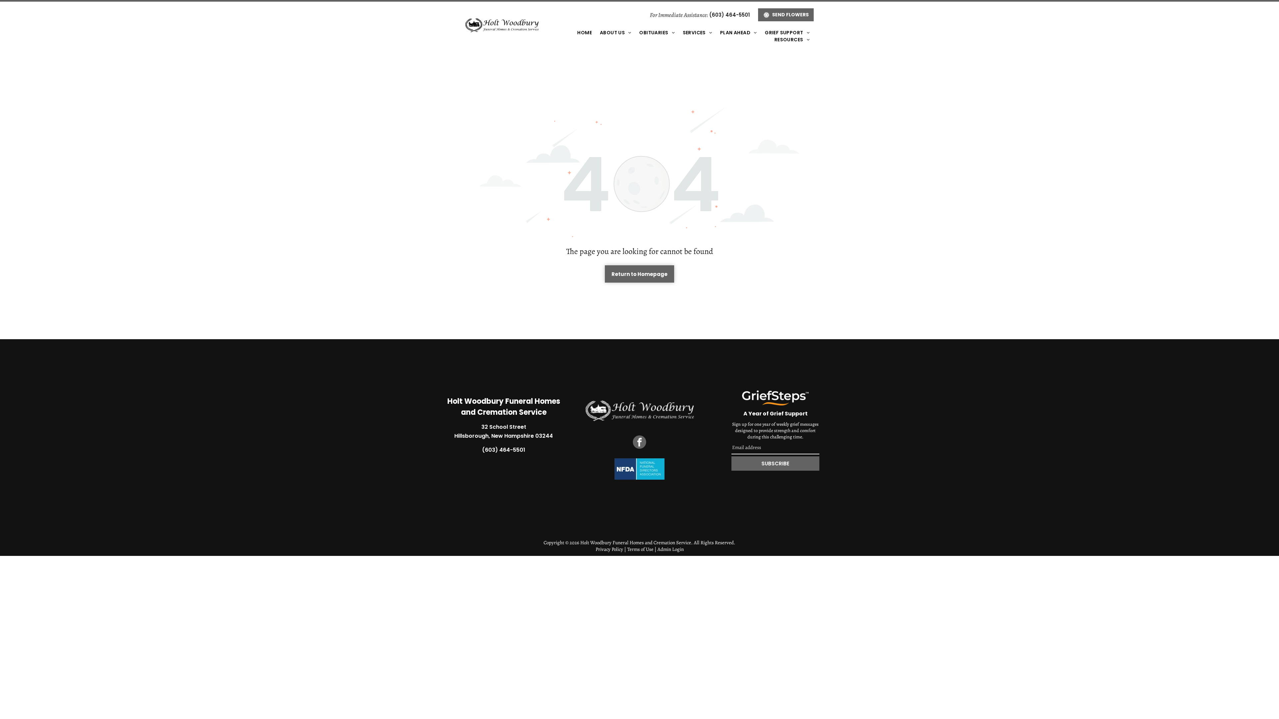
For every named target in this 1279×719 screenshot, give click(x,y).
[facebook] (639, 442)
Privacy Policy (609, 549)
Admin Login (670, 549)
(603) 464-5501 (729, 14)
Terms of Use (640, 549)
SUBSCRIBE (775, 463)
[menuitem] (584, 32)
